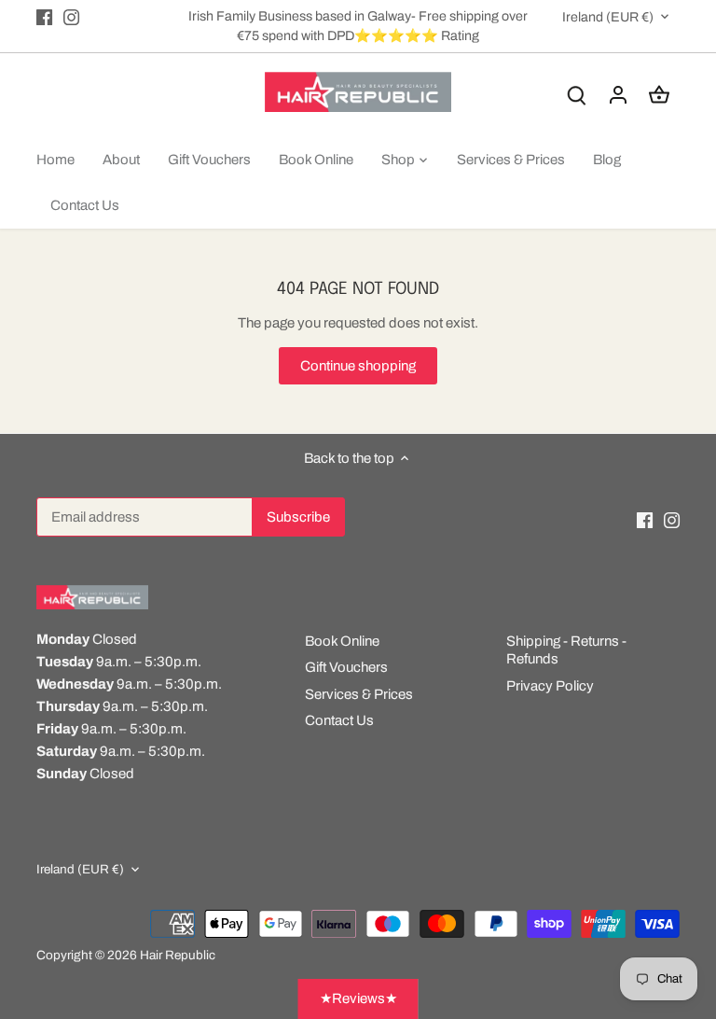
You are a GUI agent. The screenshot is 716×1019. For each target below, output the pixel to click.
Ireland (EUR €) (608, 16)
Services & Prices (359, 694)
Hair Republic (177, 955)
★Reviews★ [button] (358, 998)
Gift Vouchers (346, 667)
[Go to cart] (659, 94)
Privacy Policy (550, 685)
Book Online (342, 641)
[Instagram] (71, 16)
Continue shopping (358, 365)
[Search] (577, 94)
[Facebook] (44, 16)
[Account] (618, 94)
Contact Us (339, 720)
